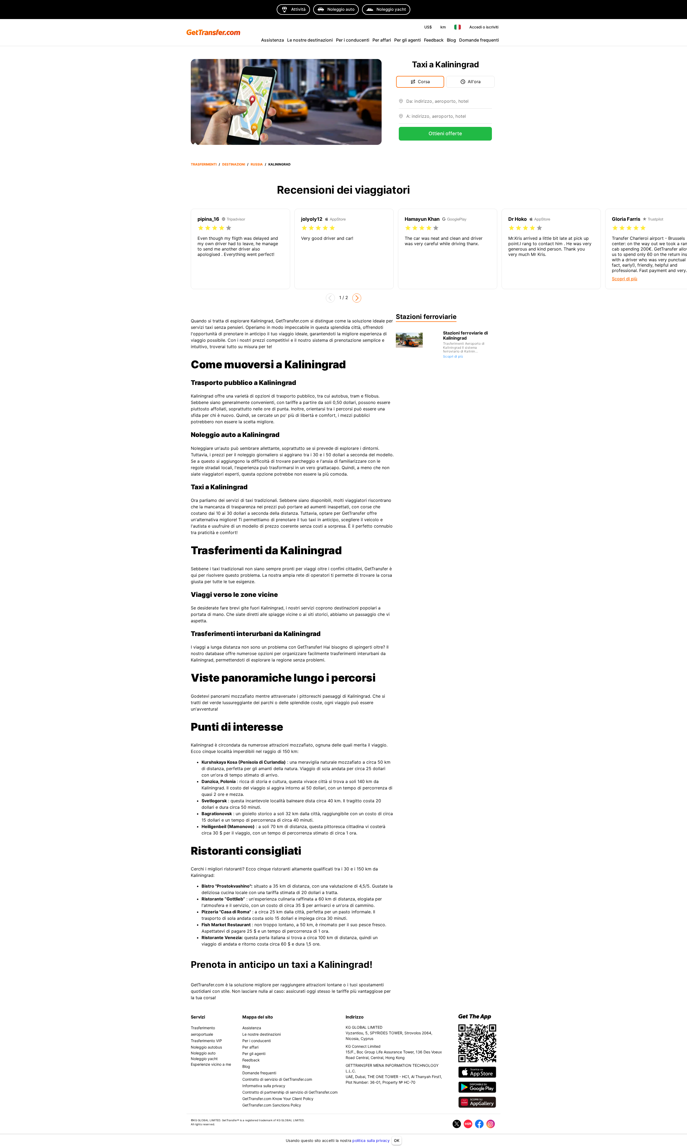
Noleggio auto (203, 1053)
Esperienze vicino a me (211, 1064)
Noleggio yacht (204, 1058)
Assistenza (272, 40)
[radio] (201, 228)
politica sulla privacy (371, 1140)
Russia (257, 164)
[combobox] (449, 103)
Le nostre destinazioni (310, 40)
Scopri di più (453, 356)
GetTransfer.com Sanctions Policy (271, 1105)
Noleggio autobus (206, 1047)
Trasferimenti (204, 164)
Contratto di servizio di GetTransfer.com (277, 1079)
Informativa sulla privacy (263, 1085)
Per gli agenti (407, 40)
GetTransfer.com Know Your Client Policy (277, 1098)
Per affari (381, 40)
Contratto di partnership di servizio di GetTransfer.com (290, 1092)
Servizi (198, 1017)
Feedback (434, 40)
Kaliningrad (279, 164)
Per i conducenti (352, 40)
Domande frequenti (479, 40)
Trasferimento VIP (206, 1040)
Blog (451, 40)
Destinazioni (233, 164)
